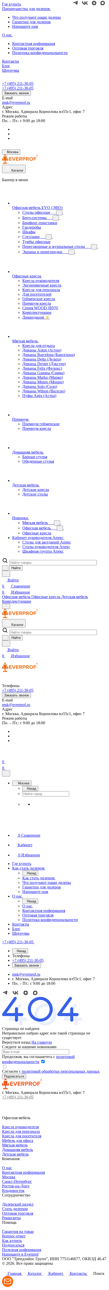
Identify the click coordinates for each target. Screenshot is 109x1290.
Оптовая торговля (27, 48)
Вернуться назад (16, 1042)
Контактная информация (33, 43)
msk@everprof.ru (16, 102)
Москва (8, 1177)
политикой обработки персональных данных (61, 1071)
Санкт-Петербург (17, 1181)
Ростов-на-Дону (16, 1186)
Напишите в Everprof (20, 1254)
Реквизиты (11, 1218)
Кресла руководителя (20, 1127)
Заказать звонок (16, 93)
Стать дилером (15, 1209)
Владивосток (13, 1190)
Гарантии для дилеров (31, 22)
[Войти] (4, 756)
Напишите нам (25, 26)
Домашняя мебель (17, 1149)
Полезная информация (21, 1250)
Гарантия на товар (18, 1231)
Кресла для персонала (21, 1131)
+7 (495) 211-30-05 (17, 83)
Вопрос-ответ (14, 1236)
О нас (7, 1168)
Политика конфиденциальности (40, 53)
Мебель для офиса (17, 1140)
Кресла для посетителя (21, 1136)
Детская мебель (15, 1154)
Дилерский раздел (17, 1204)
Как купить (12, 1240)
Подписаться (13, 1245)
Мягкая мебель (15, 1145)
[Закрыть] (6, 773)
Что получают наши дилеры (36, 17)
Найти (16, 568)
